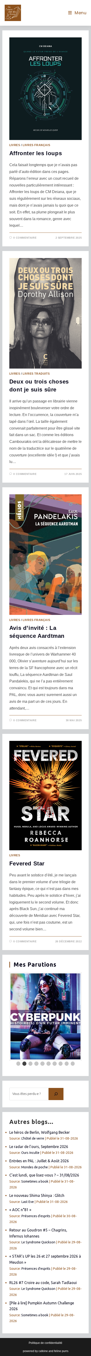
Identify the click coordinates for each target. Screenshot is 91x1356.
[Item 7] (54, 1064)
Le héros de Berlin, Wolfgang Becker (39, 1132)
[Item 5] (42, 1064)
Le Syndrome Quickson (38, 1242)
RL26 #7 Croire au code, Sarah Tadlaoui (43, 1283)
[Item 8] (61, 1064)
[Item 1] (18, 1064)
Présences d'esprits (35, 1216)
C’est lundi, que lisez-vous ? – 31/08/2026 (44, 1175)
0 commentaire (24, 237)
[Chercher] (56, 1094)
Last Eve (27, 1202)
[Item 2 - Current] (24, 1064)
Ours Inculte (30, 1153)
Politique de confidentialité (45, 1343)
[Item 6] (48, 1064)
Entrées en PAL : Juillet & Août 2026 (39, 1161)
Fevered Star (27, 863)
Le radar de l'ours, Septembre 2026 (38, 1146)
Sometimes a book (34, 1181)
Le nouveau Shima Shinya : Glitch (36, 1195)
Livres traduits (36, 373)
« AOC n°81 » (20, 1210)
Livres (14, 145)
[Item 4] (36, 1064)
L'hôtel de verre (32, 1138)
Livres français (36, 145)
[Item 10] (73, 1064)
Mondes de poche (34, 1167)
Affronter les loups (35, 153)
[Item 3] (30, 1064)
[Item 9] (67, 1064)
